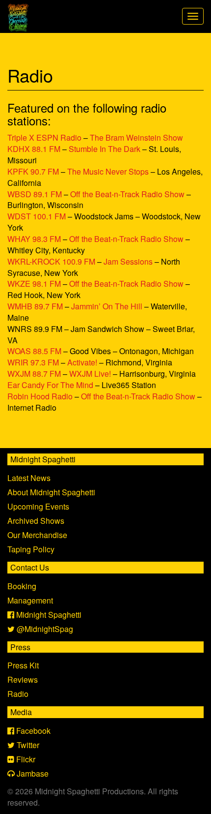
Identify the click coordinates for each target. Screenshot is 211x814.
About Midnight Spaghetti (51, 492)
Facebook (32, 730)
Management (30, 600)
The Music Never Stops (108, 171)
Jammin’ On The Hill (106, 306)
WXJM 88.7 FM (34, 373)
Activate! (82, 362)
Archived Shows (35, 520)
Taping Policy (30, 549)
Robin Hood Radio (40, 396)
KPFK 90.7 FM (33, 171)
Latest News (29, 477)
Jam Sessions (128, 261)
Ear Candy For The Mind (50, 385)
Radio (17, 693)
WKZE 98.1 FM (34, 283)
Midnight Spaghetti (47, 614)
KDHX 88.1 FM (33, 148)
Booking (21, 586)
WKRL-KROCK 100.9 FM (51, 261)
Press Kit (23, 665)
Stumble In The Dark (104, 148)
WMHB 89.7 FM (35, 306)
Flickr (24, 759)
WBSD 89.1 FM (34, 194)
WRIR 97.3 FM (33, 362)
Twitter (27, 745)
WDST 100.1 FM (36, 216)
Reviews (22, 679)
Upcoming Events (38, 506)
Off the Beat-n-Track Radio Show (127, 194)
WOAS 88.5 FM (34, 351)
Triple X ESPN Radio (44, 137)
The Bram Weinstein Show (136, 137)
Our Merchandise (37, 535)
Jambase (32, 773)
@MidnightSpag (44, 628)
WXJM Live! (90, 373)
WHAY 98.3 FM (34, 238)
